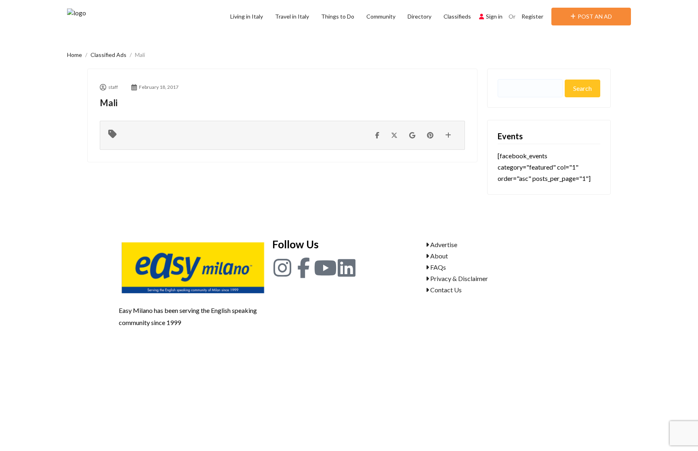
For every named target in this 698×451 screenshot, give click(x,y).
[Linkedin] (346, 268)
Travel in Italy (292, 16)
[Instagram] (282, 268)
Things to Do (337, 16)
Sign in (494, 16)
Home (74, 54)
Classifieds (457, 16)
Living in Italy (246, 16)
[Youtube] (325, 268)
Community (380, 16)
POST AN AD (595, 16)
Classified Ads (108, 54)
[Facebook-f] (304, 268)
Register (532, 16)
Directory (419, 16)
